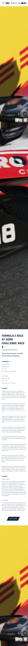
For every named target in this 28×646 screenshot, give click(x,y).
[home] (14, 3)
